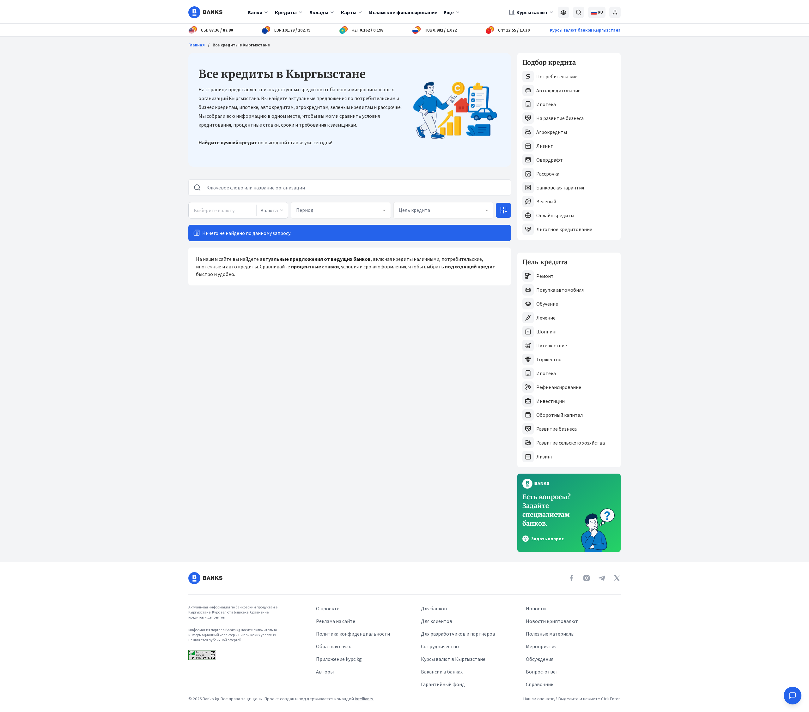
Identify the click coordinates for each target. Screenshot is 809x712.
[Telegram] (601, 578)
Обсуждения (539, 659)
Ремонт (545, 276)
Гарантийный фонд (443, 684)
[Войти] (615, 12)
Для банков (434, 608)
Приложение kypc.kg (339, 659)
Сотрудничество (440, 646)
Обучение (547, 304)
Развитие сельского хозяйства (570, 443)
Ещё (449, 12)
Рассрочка (547, 174)
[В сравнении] (563, 12)
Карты (348, 12)
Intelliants (364, 699)
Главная (196, 45)
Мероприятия (541, 646)
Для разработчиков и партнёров (458, 634)
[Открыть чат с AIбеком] (792, 695)
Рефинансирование (558, 387)
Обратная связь (333, 646)
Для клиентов (436, 621)
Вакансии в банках (442, 671)
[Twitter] (617, 578)
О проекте (327, 608)
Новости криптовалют (552, 621)
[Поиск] (578, 12)
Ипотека (546, 104)
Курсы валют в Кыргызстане (453, 659)
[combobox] (272, 210)
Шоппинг (546, 331)
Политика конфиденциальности (353, 634)
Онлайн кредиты (555, 215)
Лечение (546, 317)
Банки (255, 12)
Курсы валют (532, 12)
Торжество (549, 359)
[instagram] (586, 578)
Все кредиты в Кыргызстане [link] (241, 45)
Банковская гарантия (560, 187)
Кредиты (286, 12)
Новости (536, 608)
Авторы (325, 671)
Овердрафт (549, 160)
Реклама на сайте (335, 621)
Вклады (318, 12)
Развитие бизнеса (556, 429)
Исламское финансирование (403, 12)
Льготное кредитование (564, 229)
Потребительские (556, 76)
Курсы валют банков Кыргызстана (585, 30)
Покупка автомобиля (560, 290)
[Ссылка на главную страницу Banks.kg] (205, 12)
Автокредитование (558, 90)
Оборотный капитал (559, 415)
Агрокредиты (551, 132)
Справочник (539, 684)
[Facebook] (571, 578)
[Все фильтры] (503, 210)
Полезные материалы (550, 634)
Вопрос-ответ (542, 671)
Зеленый (546, 201)
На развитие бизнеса (560, 118)
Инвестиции (550, 401)
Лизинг (544, 146)
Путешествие (551, 345)
